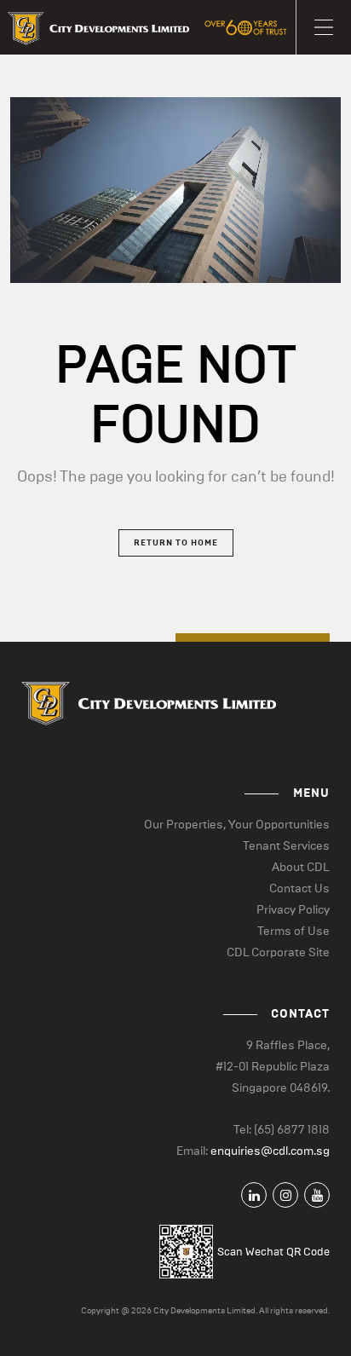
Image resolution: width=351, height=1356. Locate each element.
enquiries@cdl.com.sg (270, 1151)
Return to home (176, 542)
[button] (323, 27)
